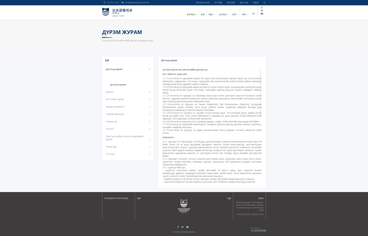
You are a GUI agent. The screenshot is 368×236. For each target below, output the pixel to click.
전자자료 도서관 (202, 2)
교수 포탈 (218, 2)
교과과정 (222, 14)
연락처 (256, 2)
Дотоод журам (118, 84)
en (253, 13)
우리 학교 (191, 14)
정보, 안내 (244, 2)
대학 (244, 14)
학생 (211, 14)
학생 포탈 (231, 2)
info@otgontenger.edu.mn (136, 2)
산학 (234, 14)
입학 (203, 14)
